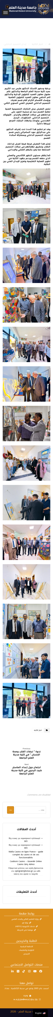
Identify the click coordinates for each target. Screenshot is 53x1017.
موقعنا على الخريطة (25, 930)
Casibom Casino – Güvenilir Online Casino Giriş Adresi (26, 863)
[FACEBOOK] (41, 971)
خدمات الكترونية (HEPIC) (25, 926)
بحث (10, 810)
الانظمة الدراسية (26, 946)
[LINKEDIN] (12, 971)
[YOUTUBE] (35, 971)
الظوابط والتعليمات (26, 950)
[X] (18, 971)
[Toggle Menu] (5, 12)
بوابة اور (25, 922)
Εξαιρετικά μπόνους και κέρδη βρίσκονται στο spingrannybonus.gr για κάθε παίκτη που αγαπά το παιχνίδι (25, 871)
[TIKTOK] (24, 971)
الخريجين (26, 954)
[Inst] (29, 971)
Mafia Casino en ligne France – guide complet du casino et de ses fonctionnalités (26, 854)
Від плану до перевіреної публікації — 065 (26, 840)
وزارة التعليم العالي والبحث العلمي (25, 919)
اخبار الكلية (38, 730)
